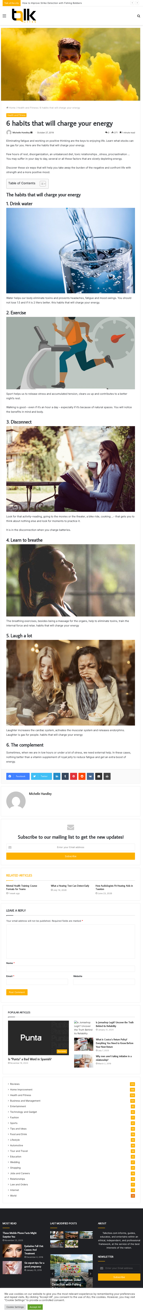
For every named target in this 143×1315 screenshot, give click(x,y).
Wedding (15, 1162)
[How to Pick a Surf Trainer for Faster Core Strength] (56, 1235)
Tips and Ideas (18, 1128)
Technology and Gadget (23, 1111)
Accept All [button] (35, 1307)
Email (10, 976)
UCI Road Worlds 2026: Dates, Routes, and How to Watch (53, 3)
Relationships (17, 1178)
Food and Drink (18, 1134)
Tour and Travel (19, 1151)
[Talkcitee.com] (24, 16)
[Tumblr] (65, 776)
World (13, 1195)
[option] (71, 1273)
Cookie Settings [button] (15, 1307)
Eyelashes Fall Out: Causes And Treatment (33, 1250)
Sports (13, 1123)
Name (10, 963)
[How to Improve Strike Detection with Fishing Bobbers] (86, 1235)
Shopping (15, 1167)
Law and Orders (19, 1184)
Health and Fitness (27, 107)
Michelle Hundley (21, 132)
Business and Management (25, 1100)
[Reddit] (81, 776)
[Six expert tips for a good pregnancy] (12, 1267)
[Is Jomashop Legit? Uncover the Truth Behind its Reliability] (83, 1028)
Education (15, 1156)
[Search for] (138, 17)
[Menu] (4, 17)
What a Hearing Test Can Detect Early (70, 885)
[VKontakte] (90, 776)
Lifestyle (15, 1139)
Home (12, 107)
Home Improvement (21, 1089)
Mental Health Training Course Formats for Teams (21, 887)
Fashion (14, 1117)
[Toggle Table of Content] (41, 184)
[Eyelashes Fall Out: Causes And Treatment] (12, 1250)
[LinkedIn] (56, 776)
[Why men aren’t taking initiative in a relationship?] (83, 1061)
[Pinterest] (73, 776)
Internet (14, 1190)
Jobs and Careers (20, 1173)
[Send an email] (31, 132)
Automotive (16, 1145)
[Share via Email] (98, 776)
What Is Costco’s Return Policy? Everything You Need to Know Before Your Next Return (114, 1043)
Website (77, 976)
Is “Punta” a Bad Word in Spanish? (29, 1059)
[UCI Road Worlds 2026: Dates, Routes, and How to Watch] (56, 1244)
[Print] (107, 776)
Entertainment (18, 1106)
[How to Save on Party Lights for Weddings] (71, 1235)
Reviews (15, 1084)
